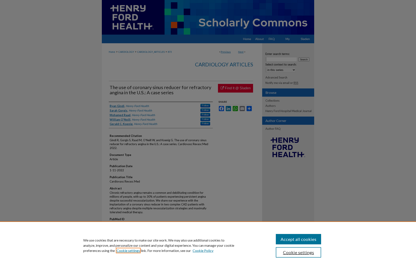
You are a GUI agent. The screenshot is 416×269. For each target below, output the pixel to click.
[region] (208, 245)
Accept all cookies (298, 239)
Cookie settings (128, 250)
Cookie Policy (203, 250)
